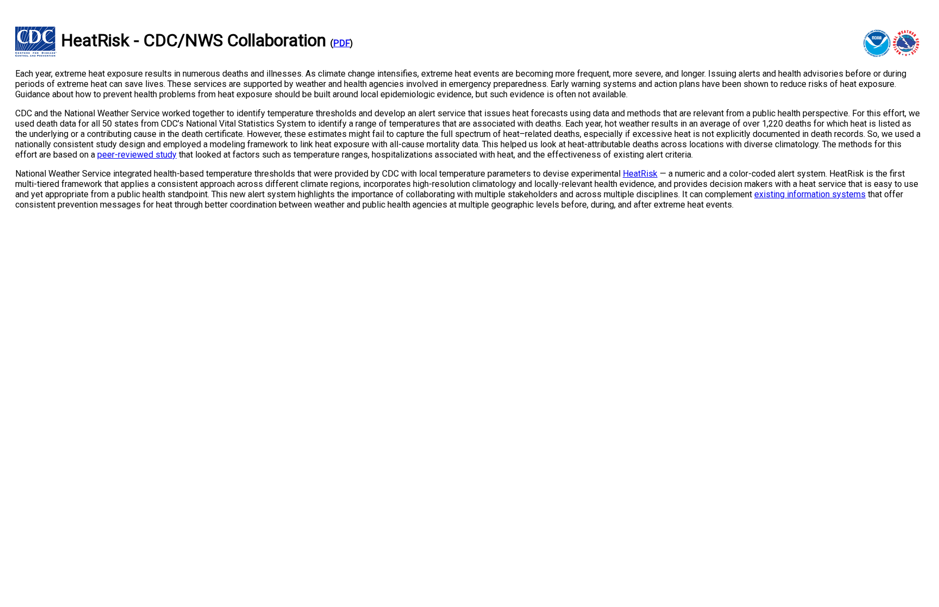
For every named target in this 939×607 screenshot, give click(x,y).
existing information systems (810, 194)
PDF (341, 43)
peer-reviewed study (137, 154)
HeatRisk (640, 173)
